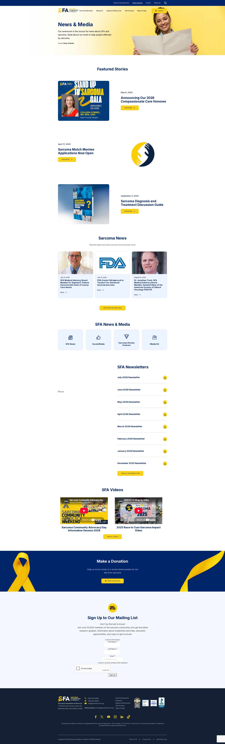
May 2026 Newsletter (128, 402)
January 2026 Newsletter (130, 451)
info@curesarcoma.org (96, 703)
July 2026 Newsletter (128, 377)
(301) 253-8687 (93, 698)
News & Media (137, 3)
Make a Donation (113, 581)
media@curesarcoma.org (105, 708)
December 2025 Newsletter (131, 463)
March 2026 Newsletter (129, 426)
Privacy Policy (146, 739)
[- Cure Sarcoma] (68, 10)
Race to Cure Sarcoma (121, 3)
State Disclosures (162, 739)
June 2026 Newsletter (129, 389)
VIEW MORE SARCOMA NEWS (112, 308)
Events (148, 3)
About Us (157, 3)
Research (99, 11)
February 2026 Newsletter (131, 438)
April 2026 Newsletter (128, 414)
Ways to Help (141, 11)
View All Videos (112, 536)
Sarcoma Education (86, 11)
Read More (128, 108)
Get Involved (129, 11)
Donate (160, 11)
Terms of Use (133, 739)
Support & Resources (114, 11)
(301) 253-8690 (93, 701)
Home (60, 43)
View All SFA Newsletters (130, 473)
